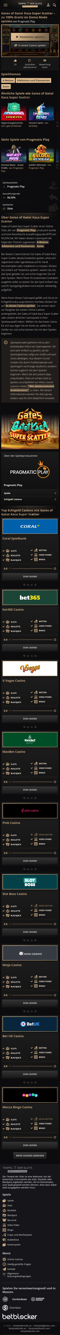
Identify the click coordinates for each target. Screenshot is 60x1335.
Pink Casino (11, 823)
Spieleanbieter (10, 182)
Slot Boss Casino (14, 894)
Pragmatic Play (26, 230)
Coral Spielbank (14, 538)
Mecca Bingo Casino (17, 1107)
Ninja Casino (12, 965)
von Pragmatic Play (24, 21)
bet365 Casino (13, 610)
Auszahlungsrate (11, 193)
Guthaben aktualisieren (30, 66)
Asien (6, 86)
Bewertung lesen (44, 66)
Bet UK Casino (13, 1036)
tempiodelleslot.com (39, 1328)
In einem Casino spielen (20, 305)
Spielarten (8, 204)
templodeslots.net (30, 1331)
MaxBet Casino (13, 752)
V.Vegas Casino (13, 681)
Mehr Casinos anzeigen (30, 1155)
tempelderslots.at (22, 1325)
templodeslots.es (17, 1328)
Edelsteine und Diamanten (33, 80)
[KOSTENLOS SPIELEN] (13, 111)
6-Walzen (8, 80)
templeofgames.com (44, 1325)
